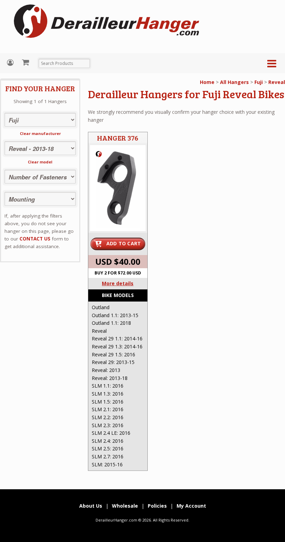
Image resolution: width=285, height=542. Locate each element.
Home (207, 82)
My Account (11, 62)
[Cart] (26, 62)
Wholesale (125, 505)
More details (117, 283)
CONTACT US (34, 239)
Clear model (40, 161)
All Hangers (234, 82)
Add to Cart (123, 243)
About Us (90, 505)
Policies (157, 505)
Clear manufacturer (40, 133)
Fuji (258, 82)
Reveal (276, 82)
